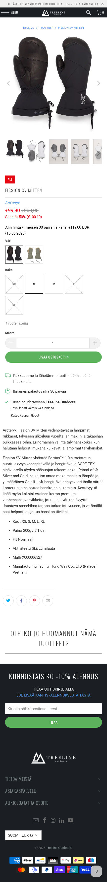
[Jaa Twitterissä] (8, 600)
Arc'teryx (12, 203)
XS (14, 284)
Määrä (9, 333)
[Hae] (88, 12)
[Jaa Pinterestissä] (34, 600)
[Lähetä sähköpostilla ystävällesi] (47, 600)
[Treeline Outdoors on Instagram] (53, 820)
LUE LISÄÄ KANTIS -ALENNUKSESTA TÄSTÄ (53, 695)
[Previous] (9, 83)
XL (14, 305)
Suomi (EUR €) (20, 835)
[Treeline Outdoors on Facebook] (44, 820)
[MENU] (2, 12)
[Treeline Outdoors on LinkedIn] (62, 820)
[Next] (98, 83)
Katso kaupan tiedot (25, 415)
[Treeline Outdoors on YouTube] (70, 820)
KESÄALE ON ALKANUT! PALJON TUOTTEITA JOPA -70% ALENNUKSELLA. (54, 4)
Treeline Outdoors (58, 848)
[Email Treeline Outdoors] (36, 820)
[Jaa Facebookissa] (21, 600)
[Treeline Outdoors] (53, 12)
